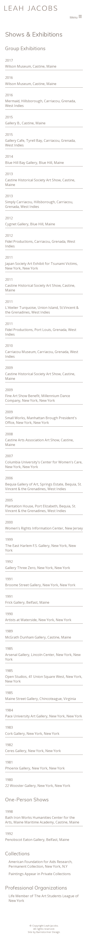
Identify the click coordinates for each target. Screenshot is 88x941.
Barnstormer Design (48, 932)
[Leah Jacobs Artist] (44, 8)
